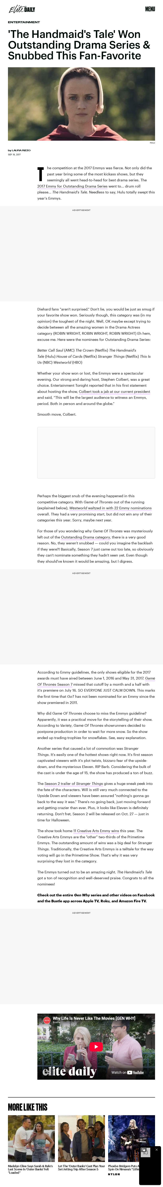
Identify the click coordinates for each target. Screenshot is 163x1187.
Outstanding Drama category (85, 537)
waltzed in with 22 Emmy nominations (119, 508)
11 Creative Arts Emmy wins (96, 830)
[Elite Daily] (22, 9)
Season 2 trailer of (60, 783)
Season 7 (64, 684)
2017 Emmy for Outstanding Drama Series (72, 186)
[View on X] (96, 452)
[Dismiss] (156, 1149)
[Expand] (143, 1149)
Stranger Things (89, 783)
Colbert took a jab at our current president (114, 391)
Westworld (78, 508)
